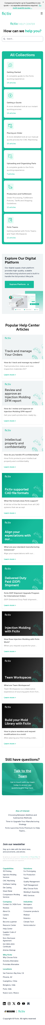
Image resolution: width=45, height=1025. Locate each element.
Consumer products (31, 911)
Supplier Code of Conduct (9, 933)
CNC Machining (9, 881)
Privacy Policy (34, 857)
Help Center (7, 929)
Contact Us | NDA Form (12, 904)
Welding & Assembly (31, 892)
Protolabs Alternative (11, 964)
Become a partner (10, 922)
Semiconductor (30, 925)
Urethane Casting (9, 884)
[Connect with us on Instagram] (9, 1003)
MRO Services (29, 895)
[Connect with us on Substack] (28, 1003)
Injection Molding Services (9, 876)
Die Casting (7, 888)
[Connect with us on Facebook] (18, 1003)
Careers (6, 915)
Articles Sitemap (9, 950)
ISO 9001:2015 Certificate (9, 945)
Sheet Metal (7, 891)
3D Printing (7, 871)
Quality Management (32, 882)
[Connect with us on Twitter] (13, 1003)
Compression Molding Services (11, 896)
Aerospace (28, 904)
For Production (29, 875)
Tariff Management (31, 885)
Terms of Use (24, 857)
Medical (27, 915)
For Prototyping (30, 871)
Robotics (27, 918)
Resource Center (9, 925)
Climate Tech (29, 922)
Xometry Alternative (10, 961)
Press (5, 918)
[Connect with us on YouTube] (23, 1003)
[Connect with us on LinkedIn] (4, 1003)
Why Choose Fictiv (31, 889)
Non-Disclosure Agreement (9, 939)
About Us (6, 911)
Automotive (28, 908)
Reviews (6, 908)
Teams (26, 878)
